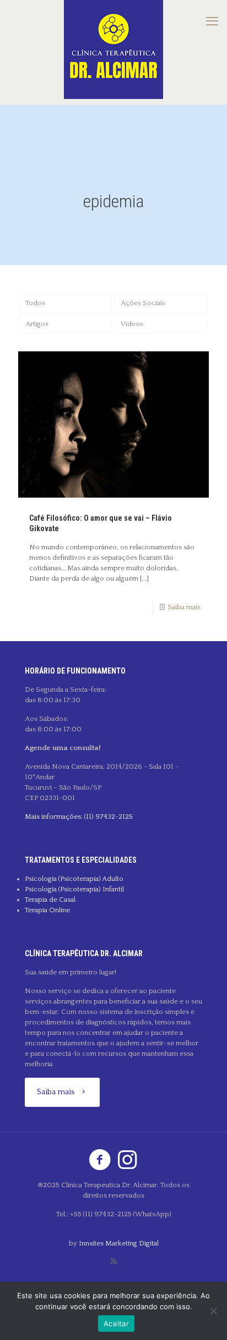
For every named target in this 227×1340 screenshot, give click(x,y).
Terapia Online (47, 910)
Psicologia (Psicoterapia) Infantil (74, 889)
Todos (35, 303)
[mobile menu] (212, 22)
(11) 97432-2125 (108, 816)
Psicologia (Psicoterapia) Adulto (74, 879)
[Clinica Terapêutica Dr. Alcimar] (113, 49)
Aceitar (116, 1323)
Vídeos (132, 324)
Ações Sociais (143, 303)
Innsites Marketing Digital (119, 1243)
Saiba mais (184, 607)
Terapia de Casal (50, 899)
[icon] (114, 1261)
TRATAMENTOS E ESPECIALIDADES (81, 860)
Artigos (36, 324)
